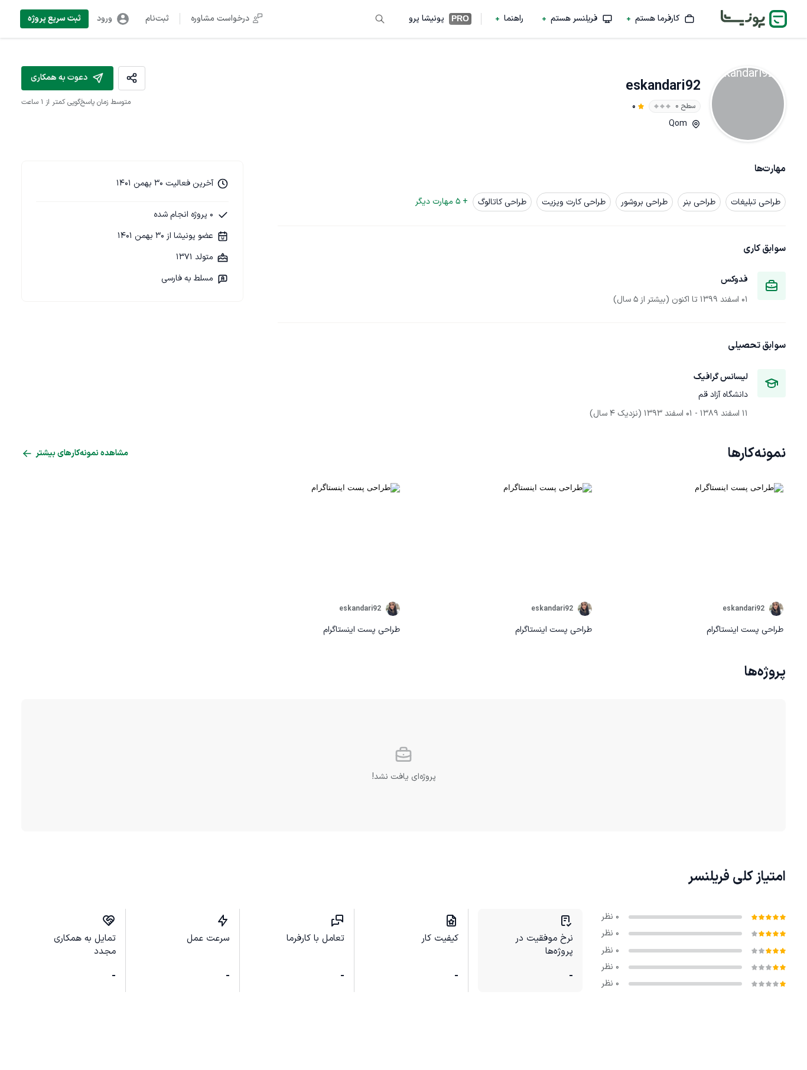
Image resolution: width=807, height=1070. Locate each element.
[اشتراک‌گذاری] (131, 78)
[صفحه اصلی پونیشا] (754, 18)
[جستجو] (380, 19)
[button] (661, 19)
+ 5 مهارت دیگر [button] (441, 201)
